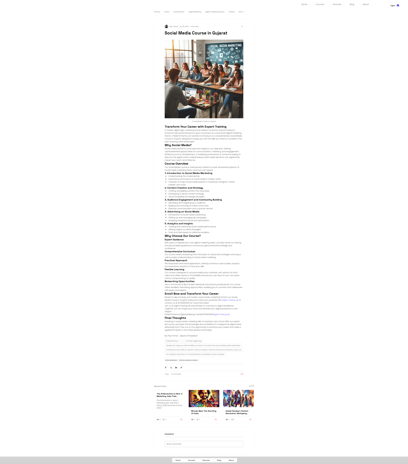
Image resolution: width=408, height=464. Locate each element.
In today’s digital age (194, 341)
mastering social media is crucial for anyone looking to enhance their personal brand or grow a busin (204, 350)
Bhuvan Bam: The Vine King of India (203, 412)
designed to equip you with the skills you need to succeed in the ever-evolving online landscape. (203, 345)
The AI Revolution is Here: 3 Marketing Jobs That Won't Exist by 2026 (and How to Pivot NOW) (169, 394)
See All (251, 386)
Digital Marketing (195, 12)
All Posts (157, 12)
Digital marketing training (214, 12)
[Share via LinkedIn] (176, 367)
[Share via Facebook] (166, 367)
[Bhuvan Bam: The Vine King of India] (204, 398)
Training (231, 12)
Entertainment (179, 12)
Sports (166, 12)
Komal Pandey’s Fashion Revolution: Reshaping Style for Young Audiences (238, 412)
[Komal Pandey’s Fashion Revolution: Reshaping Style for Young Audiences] (238, 398)
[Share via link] (181, 367)
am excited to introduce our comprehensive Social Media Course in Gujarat (195, 354)
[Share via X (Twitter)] (171, 367)
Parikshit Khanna (172, 341)
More (241, 12)
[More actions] (242, 26)
